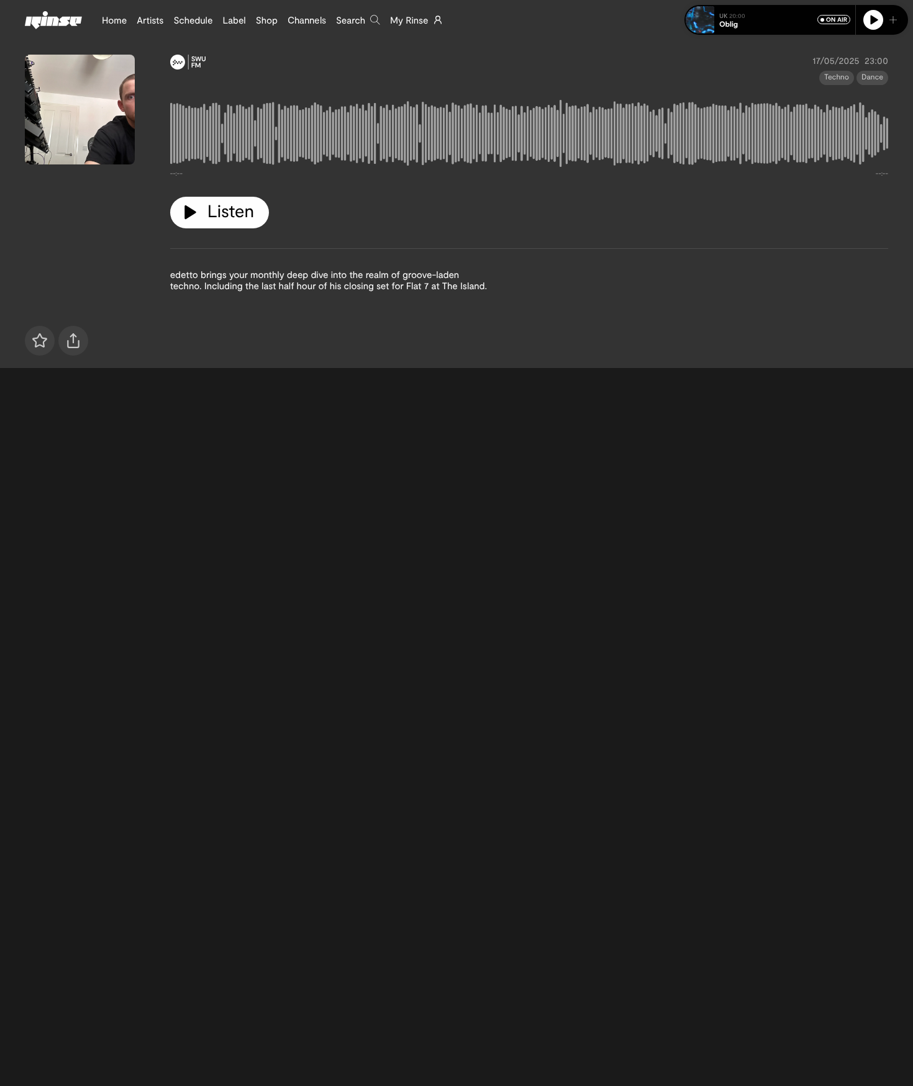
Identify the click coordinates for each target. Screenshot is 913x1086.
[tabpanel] (529, 135)
